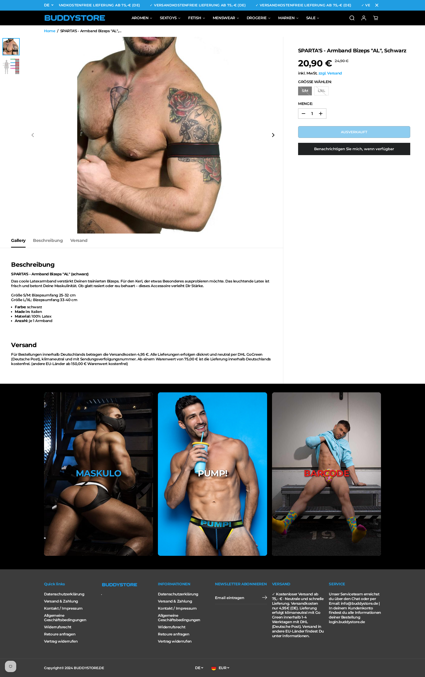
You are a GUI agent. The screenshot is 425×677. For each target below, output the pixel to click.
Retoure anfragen (59, 634)
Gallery (18, 240)
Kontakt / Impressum (63, 608)
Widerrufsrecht (57, 627)
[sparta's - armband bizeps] (153, 135)
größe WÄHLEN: (315, 82)
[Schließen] (377, 5)
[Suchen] (352, 18)
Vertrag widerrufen (60, 641)
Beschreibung (48, 240)
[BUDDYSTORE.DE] (75, 18)
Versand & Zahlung (61, 601)
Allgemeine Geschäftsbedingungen (65, 617)
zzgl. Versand (330, 73)
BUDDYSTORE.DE (89, 668)
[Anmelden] (363, 18)
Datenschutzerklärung (64, 594)
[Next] (272, 135)
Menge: (305, 104)
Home (49, 31)
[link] (127, 585)
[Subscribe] (264, 598)
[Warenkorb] (375, 18)
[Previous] (33, 135)
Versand (79, 240)
